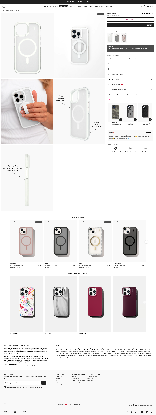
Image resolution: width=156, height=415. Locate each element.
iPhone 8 (123, 351)
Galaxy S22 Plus (105, 355)
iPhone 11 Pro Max (68, 351)
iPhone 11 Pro (76, 351)
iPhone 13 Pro (106, 349)
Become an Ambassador (78, 380)
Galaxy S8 (123, 357)
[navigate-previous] (146, 241)
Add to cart (130, 25)
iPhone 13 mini (124, 349)
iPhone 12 (138, 349)
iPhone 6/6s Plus (63, 353)
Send (43, 382)
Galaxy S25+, (117, 353)
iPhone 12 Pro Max (146, 349)
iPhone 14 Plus (82, 349)
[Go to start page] (4, 6)
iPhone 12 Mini (59, 351)
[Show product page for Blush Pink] (124, 38)
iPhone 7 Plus (143, 351)
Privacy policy (90, 378)
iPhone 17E (87, 348)
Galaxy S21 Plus (143, 355)
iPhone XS (88, 351)
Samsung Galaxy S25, (108, 353)
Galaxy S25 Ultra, (126, 353)
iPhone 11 (82, 351)
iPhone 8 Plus (130, 351)
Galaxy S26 (81, 353)
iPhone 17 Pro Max (73, 348)
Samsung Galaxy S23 (65, 355)
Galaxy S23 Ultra (83, 355)
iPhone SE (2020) (116, 351)
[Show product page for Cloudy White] (110, 38)
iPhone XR (102, 351)
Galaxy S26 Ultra (96, 353)
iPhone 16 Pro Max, (123, 348)
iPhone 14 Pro (74, 349)
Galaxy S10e (104, 357)
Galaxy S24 (134, 353)
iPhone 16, (100, 348)
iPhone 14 (68, 349)
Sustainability (75, 378)
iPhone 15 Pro (137, 348)
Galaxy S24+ (141, 353)
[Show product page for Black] (117, 38)
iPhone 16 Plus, (114, 348)
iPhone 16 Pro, (106, 348)
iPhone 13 (99, 349)
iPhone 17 (58, 348)
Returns (58, 382)
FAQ (57, 380)
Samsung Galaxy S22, (94, 355)
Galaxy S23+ (74, 355)
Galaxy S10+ (97, 357)
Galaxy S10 (90, 357)
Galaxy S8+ (130, 357)
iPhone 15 (130, 348)
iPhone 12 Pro (131, 349)
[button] (140, 405)
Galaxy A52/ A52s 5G (126, 355)
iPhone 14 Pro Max (92, 349)
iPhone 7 (136, 351)
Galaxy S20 (64, 357)
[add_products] (120, 119)
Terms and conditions (92, 376)
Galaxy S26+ (87, 353)
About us (73, 376)
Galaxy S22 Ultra (114, 355)
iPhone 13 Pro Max (115, 349)
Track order (59, 376)
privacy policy (38, 387)
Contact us (59, 378)
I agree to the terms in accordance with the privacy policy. (24, 387)
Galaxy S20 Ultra (82, 357)
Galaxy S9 (110, 357)
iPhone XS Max (95, 351)
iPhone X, (108, 351)
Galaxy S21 (135, 355)
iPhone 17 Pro (64, 348)
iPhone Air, (81, 348)
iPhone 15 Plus (145, 348)
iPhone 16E (94, 348)
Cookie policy (90, 380)
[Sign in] (141, 6)
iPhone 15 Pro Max (60, 349)
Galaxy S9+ (117, 357)
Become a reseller (76, 382)
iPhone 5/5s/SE (73, 353)
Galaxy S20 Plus (72, 357)
